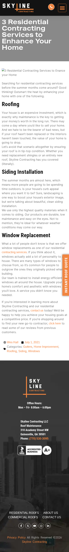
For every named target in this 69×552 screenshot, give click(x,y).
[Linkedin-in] (48, 525)
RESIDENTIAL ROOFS (24, 512)
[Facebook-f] (21, 525)
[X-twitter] (27, 525)
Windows (34, 351)
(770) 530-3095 (38, 438)
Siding (22, 351)
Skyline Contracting (34, 541)
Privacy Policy (16, 537)
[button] (62, 8)
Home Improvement (46, 346)
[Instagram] (41, 525)
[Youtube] (34, 525)
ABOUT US (50, 512)
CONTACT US (51, 517)
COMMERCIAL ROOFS (23, 517)
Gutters (27, 346)
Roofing (12, 351)
